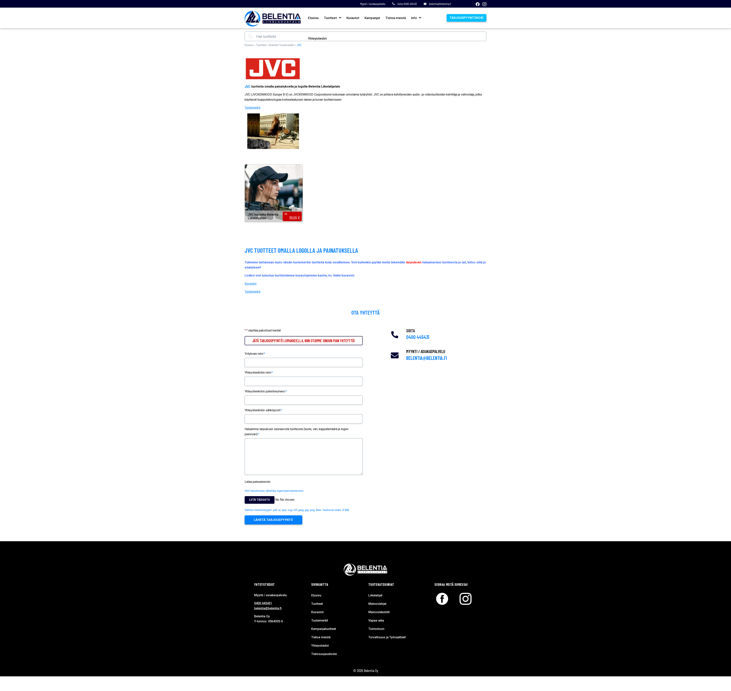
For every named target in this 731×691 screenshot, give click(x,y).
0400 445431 (417, 337)
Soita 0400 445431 (407, 4)
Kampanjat (372, 18)
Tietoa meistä (395, 18)
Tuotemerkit (252, 107)
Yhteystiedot (317, 38)
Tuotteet (330, 18)
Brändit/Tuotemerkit (281, 45)
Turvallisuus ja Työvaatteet (387, 637)
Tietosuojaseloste (324, 654)
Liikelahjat (375, 595)
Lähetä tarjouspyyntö (273, 520)
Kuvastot (352, 18)
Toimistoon (376, 629)
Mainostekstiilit (379, 612)
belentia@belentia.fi (440, 4)
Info (414, 18)
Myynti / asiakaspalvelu (372, 4)
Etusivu (313, 18)
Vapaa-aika (376, 620)
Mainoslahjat (377, 604)
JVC (247, 86)
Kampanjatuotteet (323, 629)
